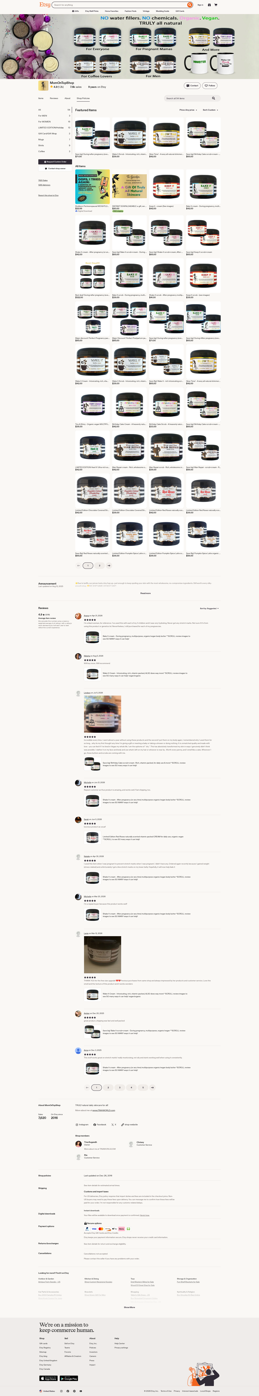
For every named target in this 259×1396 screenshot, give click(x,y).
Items (40, 98)
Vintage (146, 11)
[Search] (190, 5)
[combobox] (119, 5)
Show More (129, 1307)
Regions (216, 1391)
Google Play (69, 1378)
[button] (192, 85)
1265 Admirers (44, 185)
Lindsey (87, 693)
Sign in (200, 5)
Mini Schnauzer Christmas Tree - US (146, 1302)
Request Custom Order (56, 162)
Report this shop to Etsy (48, 195)
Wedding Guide (162, 11)
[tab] (55, 110)
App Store (48, 1378)
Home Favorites (111, 11)
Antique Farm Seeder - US (49, 1282)
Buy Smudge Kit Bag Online (188, 1295)
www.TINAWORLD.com (103, 1110)
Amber (87, 1013)
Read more (145, 593)
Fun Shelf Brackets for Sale (188, 1282)
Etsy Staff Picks (91, 11)
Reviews (54, 98)
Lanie (86, 933)
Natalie (87, 856)
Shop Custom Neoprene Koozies (98, 1282)
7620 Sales (43, 180)
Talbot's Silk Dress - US (140, 1295)
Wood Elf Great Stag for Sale (143, 1285)
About (67, 98)
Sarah (86, 819)
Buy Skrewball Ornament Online (144, 1298)
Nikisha (87, 656)
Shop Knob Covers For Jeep (50, 1298)
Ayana (86, 616)
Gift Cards (180, 11)
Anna (86, 1050)
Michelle (87, 782)
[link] (78, 565)
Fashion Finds (130, 11)
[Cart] (216, 5)
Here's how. (144, 1215)
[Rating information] (51, 87)
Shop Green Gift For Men (95, 1295)
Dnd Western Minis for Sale (142, 1282)
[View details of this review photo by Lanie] (102, 954)
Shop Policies (83, 98)
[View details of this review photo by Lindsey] (102, 714)
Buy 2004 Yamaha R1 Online (50, 1295)
